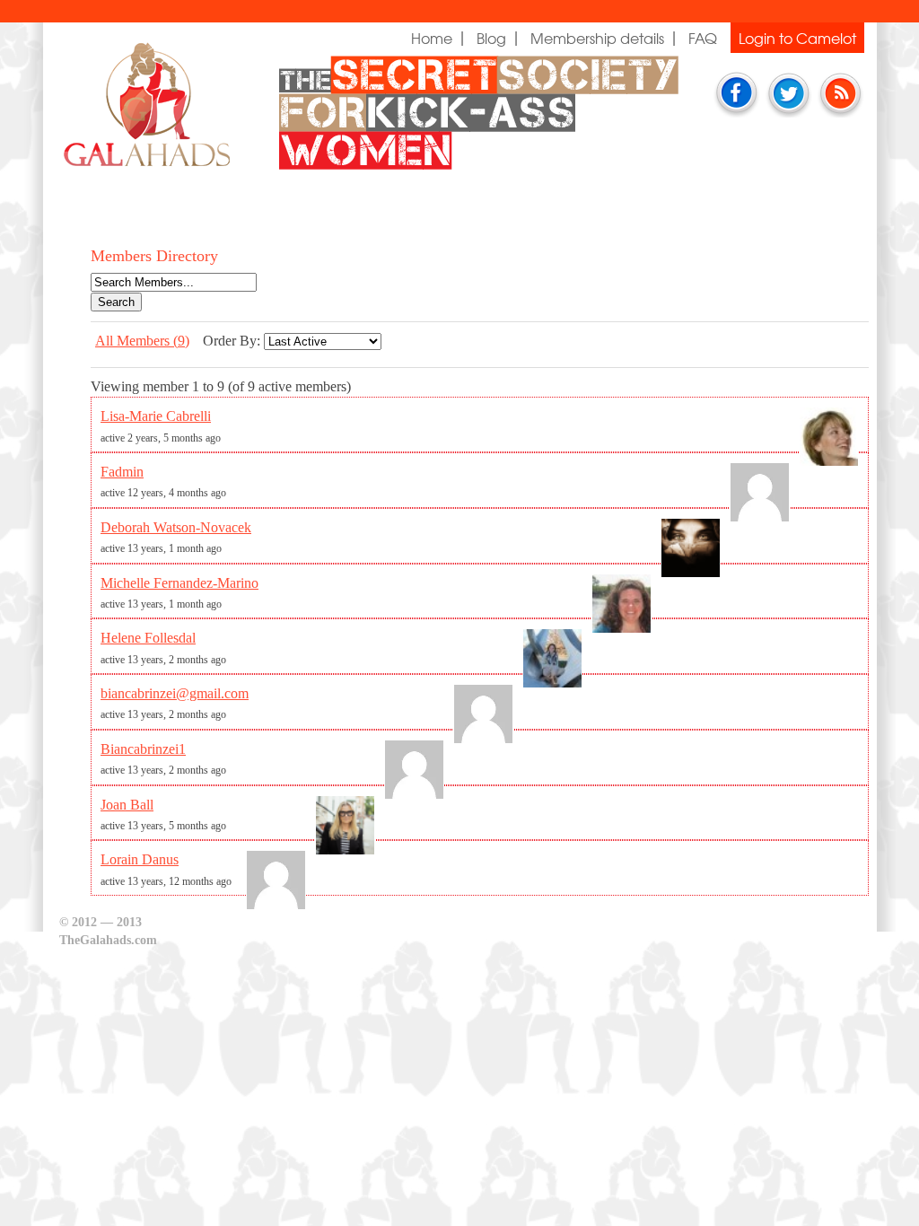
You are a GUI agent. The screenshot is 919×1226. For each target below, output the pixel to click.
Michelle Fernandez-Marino (179, 583)
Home (431, 37)
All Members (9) (142, 340)
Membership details (597, 37)
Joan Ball (127, 804)
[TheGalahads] (126, 143)
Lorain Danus (140, 859)
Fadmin (122, 471)
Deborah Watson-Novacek (176, 527)
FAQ (702, 37)
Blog (491, 37)
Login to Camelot (797, 37)
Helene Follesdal (148, 637)
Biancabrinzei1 (143, 749)
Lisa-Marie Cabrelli (156, 416)
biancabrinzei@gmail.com (175, 693)
